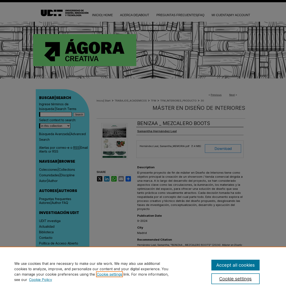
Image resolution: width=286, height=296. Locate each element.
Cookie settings (109, 274)
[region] (143, 271)
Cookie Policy (40, 279)
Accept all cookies (235, 265)
